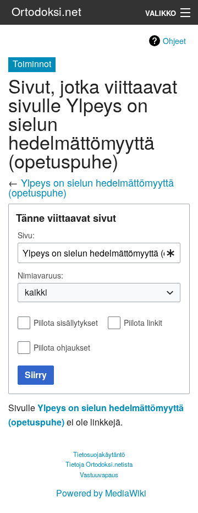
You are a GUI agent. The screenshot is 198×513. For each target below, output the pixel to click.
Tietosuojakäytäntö (99, 454)
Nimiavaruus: (40, 275)
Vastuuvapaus (99, 474)
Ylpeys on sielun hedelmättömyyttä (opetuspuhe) (91, 187)
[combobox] (99, 253)
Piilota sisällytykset (66, 322)
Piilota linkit (143, 322)
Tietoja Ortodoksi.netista (99, 464)
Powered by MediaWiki (101, 493)
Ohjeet (174, 40)
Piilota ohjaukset (62, 347)
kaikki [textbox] (36, 292)
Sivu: (26, 235)
